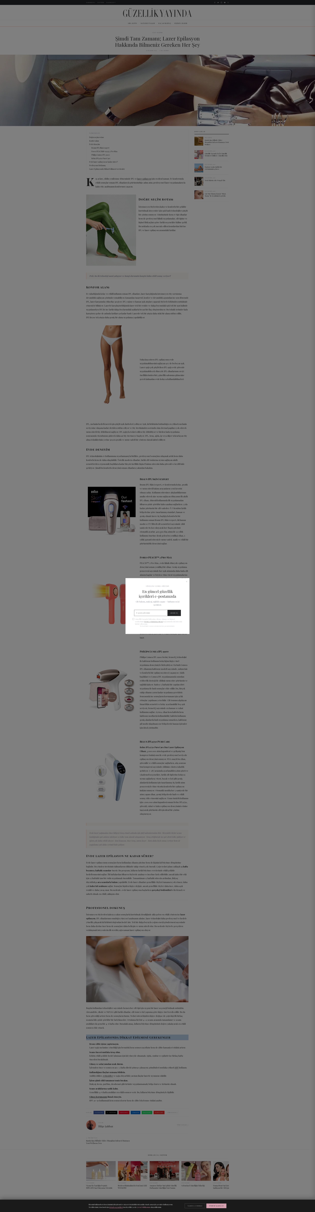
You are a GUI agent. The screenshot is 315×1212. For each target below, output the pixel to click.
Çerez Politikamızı (143, 1207)
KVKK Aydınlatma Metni (153, 621)
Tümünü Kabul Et (216, 1206)
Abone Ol (174, 613)
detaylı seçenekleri (116, 1207)
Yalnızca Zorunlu (195, 1206)
